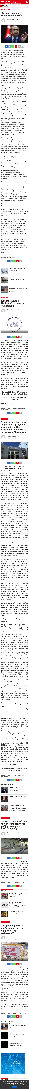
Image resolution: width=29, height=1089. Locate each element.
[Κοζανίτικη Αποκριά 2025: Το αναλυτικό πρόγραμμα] (4, 914)
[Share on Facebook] (6, 46)
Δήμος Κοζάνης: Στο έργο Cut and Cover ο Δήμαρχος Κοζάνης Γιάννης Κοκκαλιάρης (18, 895)
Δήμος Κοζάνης (20, 882)
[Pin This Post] (16, 46)
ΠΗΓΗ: (3, 253)
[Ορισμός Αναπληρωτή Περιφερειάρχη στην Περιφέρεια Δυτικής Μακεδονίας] (4, 790)
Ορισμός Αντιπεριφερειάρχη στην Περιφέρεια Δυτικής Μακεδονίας (17, 797)
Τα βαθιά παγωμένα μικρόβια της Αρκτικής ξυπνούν (17, 269)
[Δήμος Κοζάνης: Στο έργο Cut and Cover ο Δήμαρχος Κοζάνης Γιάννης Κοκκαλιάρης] (4, 896)
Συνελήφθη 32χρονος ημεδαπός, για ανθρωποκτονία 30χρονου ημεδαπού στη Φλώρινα (18, 1043)
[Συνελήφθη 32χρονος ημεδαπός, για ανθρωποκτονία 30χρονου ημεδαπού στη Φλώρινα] (4, 1044)
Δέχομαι (14, 1087)
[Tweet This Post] (9, 46)
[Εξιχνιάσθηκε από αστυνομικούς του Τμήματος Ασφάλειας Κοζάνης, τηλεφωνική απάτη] (4, 1035)
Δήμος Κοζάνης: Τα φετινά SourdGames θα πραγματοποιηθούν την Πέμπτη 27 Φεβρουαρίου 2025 (18, 905)
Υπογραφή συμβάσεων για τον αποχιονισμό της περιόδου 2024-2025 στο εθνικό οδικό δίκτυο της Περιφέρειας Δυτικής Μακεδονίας (17, 808)
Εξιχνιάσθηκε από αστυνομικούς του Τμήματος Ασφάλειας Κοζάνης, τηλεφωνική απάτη (18, 1034)
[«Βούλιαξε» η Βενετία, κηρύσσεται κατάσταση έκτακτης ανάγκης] (4, 280)
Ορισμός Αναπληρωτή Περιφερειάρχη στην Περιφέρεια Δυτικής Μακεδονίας (17, 789)
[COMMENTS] (22, 46)
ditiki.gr (9, 257)
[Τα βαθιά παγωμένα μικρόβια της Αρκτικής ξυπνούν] (4, 271)
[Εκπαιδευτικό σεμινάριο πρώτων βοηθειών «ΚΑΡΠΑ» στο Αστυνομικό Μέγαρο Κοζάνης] (4, 1026)
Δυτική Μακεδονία (13, 19)
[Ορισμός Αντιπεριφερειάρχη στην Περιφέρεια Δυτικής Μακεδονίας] (4, 799)
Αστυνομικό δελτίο (21, 1013)
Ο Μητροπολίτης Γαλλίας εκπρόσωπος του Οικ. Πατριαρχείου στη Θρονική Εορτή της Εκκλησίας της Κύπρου (18, 289)
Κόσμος (14, 257)
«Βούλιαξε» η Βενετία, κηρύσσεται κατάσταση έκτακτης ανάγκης (17, 278)
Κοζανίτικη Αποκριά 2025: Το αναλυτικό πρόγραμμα (16, 912)
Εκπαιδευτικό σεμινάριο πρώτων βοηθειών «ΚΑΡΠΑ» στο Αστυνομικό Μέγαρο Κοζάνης (18, 1025)
